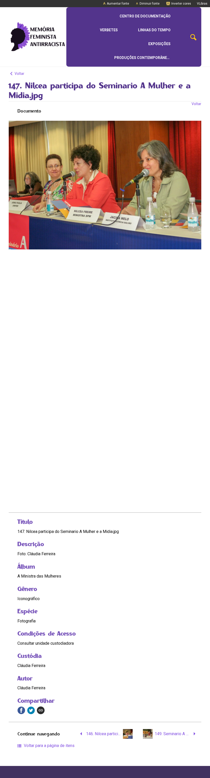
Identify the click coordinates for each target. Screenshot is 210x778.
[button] (193, 37)
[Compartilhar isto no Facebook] (21, 710)
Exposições (159, 44)
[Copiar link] (41, 710)
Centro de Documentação (145, 16)
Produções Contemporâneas (143, 58)
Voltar (19, 74)
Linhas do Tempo (154, 30)
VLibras (202, 3)
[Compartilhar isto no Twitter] (31, 710)
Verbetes (109, 30)
